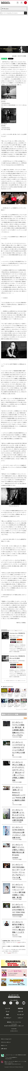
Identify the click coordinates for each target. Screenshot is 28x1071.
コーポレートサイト (14, 1030)
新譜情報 (20, 1008)
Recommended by (20, 709)
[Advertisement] (14, 31)
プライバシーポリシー (6, 1042)
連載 (7, 1014)
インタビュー (7, 1018)
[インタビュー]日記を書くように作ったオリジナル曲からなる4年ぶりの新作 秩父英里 (18, 815)
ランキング (20, 1014)
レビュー (20, 1018)
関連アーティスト (10, 630)
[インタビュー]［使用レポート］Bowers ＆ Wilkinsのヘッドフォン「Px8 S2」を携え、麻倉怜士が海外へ (18, 795)
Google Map (14, 1028)
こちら (18, 942)
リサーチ (20, 1011)
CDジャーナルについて (6, 1039)
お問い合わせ (4, 1048)
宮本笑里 (14, 56)
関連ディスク (4, 630)
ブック (7, 1011)
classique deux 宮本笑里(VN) (17, 633)
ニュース (7, 1008)
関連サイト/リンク (18, 630)
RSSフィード (4, 1045)
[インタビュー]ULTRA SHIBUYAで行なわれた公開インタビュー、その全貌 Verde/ (18, 832)
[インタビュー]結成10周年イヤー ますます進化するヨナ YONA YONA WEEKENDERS (19, 909)
